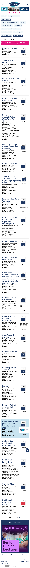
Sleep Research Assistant (8, 336)
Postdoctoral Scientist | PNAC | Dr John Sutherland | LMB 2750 (10, 425)
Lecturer (5, 386)
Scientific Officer (8, 484)
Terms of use (22, 554)
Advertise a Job (4, 563)
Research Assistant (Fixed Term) (9, 99)
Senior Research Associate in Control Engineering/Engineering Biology (11, 180)
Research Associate (9, 241)
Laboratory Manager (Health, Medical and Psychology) (10, 147)
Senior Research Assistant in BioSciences (8, 318)
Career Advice (4, 559)
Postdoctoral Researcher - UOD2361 (7, 502)
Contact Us (13, 557)
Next (19, 517)
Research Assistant (9, 48)
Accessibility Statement (24, 561)
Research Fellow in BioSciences (9, 299)
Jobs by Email (4, 561)
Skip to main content (6, 1)
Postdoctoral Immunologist (7, 461)
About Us (13, 554)
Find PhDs (3, 557)
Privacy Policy (22, 557)
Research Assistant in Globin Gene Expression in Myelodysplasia (10, 221)
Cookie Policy (22, 559)
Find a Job (3, 554)
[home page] (14, 6)
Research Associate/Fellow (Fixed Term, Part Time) (8, 118)
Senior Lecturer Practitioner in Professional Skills (9, 443)
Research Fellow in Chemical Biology (9, 406)
